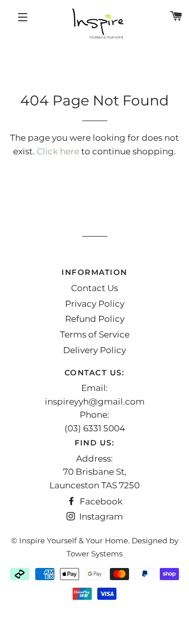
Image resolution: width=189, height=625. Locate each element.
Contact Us (94, 288)
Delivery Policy (94, 350)
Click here (58, 151)
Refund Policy (94, 319)
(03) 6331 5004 (95, 428)
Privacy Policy (94, 304)
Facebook (100, 501)
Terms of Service (95, 334)
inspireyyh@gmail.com (95, 401)
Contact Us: (95, 372)
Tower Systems (94, 553)
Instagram (100, 517)
